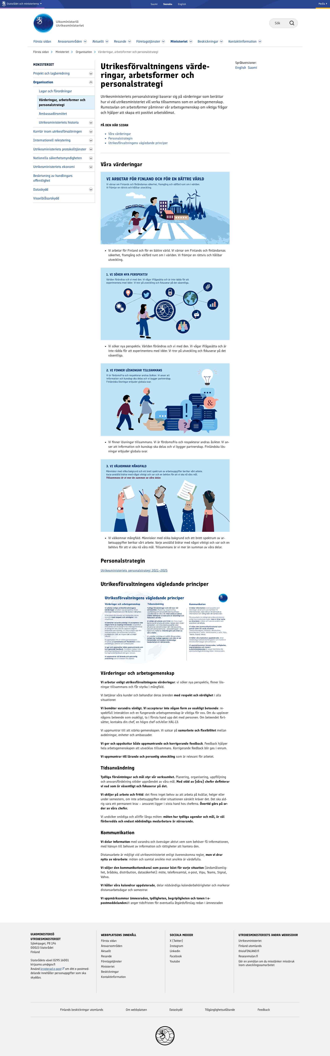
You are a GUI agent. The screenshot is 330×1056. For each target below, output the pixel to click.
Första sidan (41, 52)
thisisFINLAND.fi (249, 951)
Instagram (176, 946)
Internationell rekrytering (51, 140)
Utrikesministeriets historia (59, 122)
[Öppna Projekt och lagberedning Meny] (91, 73)
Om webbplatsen (136, 1009)
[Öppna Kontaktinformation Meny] (259, 41)
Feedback (264, 1009)
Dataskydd (40, 189)
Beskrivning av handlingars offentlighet (52, 178)
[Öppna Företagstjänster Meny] (163, 41)
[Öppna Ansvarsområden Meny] (85, 41)
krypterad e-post (50, 969)
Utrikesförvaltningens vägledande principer (138, 143)
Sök (292, 23)
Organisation (83, 52)
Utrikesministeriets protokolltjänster (59, 149)
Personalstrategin (120, 138)
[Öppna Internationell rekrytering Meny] (91, 140)
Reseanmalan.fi (248, 956)
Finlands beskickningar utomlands (81, 1009)
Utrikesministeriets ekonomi (54, 167)
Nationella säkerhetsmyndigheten (57, 158)
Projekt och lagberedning (51, 73)
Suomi (154, 4)
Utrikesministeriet (250, 941)
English (182, 4)
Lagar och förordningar (55, 91)
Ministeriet (62, 52)
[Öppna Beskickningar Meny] (221, 41)
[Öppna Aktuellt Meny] (107, 41)
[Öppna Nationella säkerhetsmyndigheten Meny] (91, 158)
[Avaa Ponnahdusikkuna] (165, 208)
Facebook (176, 956)
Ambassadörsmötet (53, 114)
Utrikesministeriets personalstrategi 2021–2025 (134, 570)
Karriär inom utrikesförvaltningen (57, 131)
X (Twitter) (176, 941)
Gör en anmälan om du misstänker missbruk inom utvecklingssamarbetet (266, 963)
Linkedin (175, 951)
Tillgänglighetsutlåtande (220, 1009)
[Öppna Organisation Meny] (91, 82)
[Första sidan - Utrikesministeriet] (64, 23)
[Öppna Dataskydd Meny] (91, 189)
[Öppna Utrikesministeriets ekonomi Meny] (91, 167)
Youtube (175, 961)
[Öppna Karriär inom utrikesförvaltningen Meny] (91, 131)
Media (322, 3)
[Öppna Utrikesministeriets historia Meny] (91, 122)
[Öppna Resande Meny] (130, 41)
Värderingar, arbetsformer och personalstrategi (62, 102)
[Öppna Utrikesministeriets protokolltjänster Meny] (91, 149)
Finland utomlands (250, 946)
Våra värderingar (119, 134)
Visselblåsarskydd (46, 198)
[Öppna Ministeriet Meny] (190, 41)
